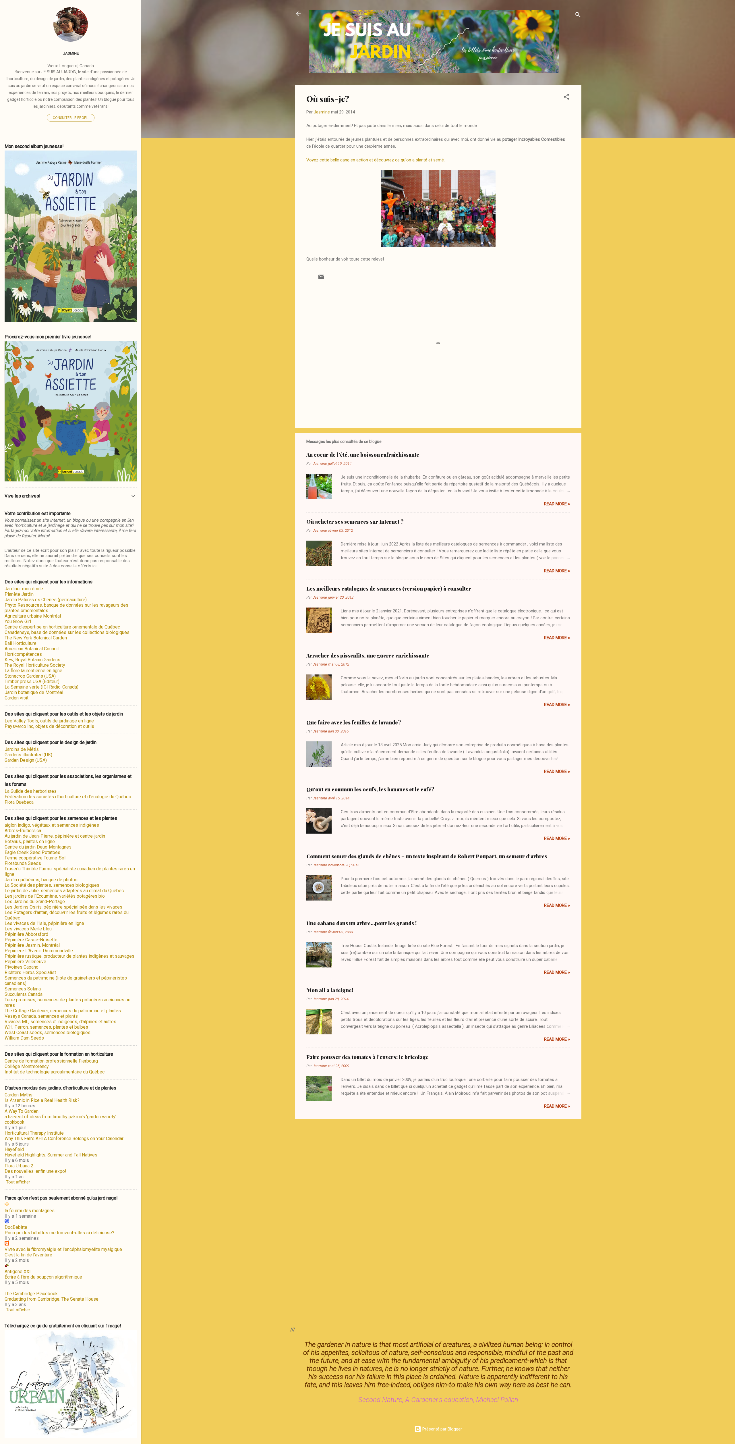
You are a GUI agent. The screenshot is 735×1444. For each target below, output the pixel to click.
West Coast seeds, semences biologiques (47, 1032)
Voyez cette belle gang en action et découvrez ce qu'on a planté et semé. (375, 160)
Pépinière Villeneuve (25, 961)
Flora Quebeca (19, 802)
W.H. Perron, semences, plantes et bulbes (46, 1027)
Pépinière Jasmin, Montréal (32, 945)
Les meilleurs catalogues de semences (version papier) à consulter (388, 588)
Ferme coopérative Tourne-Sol (35, 858)
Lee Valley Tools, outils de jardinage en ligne (49, 721)
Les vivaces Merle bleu (28, 929)
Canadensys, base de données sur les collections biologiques (67, 632)
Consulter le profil (70, 118)
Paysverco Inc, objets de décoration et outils (49, 726)
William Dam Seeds (24, 1038)
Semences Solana (23, 989)
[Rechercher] (578, 15)
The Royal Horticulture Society (35, 665)
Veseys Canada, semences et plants (41, 1016)
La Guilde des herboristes (31, 791)
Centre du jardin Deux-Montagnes (38, 847)
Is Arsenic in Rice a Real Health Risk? (42, 1100)
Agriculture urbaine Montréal (33, 616)
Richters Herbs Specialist (30, 972)
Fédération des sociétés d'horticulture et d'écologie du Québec (68, 796)
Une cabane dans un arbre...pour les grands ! (361, 923)
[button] (566, 97)
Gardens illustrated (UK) (28, 754)
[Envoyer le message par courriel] (321, 279)
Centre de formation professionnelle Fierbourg (51, 1061)
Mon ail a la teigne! (329, 990)
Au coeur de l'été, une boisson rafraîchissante (362, 454)
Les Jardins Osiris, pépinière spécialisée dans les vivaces (63, 907)
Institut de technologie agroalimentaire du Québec (55, 1072)
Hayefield (14, 1149)
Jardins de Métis (22, 749)
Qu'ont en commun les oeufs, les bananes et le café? (370, 789)
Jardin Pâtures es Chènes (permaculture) (46, 599)
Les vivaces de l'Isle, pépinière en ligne (44, 923)
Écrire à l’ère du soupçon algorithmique (43, 1277)
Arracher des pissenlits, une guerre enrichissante (367, 655)
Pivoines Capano (21, 967)
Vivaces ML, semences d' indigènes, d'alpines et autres (60, 1021)
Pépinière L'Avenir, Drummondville (39, 950)
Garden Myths (18, 1095)
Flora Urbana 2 (19, 1166)
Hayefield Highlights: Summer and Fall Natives (51, 1155)
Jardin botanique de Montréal (34, 692)
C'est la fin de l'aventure (28, 1255)
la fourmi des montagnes (30, 1210)
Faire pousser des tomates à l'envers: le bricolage (367, 1057)
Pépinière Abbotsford (26, 934)
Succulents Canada (23, 994)
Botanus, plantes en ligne (30, 841)
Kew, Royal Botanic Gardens (32, 659)
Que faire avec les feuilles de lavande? (353, 722)
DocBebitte (16, 1227)
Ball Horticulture (20, 643)
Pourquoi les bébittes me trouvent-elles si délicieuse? (59, 1232)
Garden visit (16, 698)
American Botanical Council (32, 648)
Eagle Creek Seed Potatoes (32, 852)
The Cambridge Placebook (31, 1293)
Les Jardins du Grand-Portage (35, 901)
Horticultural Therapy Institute (34, 1133)
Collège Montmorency (27, 1066)
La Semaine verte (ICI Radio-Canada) (41, 687)
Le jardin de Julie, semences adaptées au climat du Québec (64, 890)
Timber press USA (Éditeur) (32, 681)
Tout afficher (18, 1182)
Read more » (557, 503)
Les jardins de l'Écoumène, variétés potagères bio (55, 896)
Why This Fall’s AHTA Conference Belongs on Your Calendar (64, 1138)
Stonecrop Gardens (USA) (30, 676)
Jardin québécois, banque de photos (41, 879)
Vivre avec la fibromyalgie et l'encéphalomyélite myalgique (63, 1249)
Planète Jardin (19, 594)
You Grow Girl (18, 621)
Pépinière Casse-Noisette (31, 939)
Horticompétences (23, 654)
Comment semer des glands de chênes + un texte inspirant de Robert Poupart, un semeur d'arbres (426, 856)
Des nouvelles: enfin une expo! (35, 1171)
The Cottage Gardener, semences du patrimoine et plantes (63, 1010)
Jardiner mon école (24, 588)
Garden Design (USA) (26, 760)
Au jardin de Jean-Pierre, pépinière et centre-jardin (55, 836)
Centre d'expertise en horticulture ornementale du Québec (62, 627)
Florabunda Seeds (23, 863)
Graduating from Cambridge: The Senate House (51, 1299)
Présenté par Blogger (441, 1429)
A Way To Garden (21, 1111)
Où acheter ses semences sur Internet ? (355, 521)
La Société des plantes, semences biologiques (52, 885)
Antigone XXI (18, 1271)
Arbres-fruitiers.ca (23, 830)
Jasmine (71, 53)
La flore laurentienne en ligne (33, 670)
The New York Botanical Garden (36, 638)
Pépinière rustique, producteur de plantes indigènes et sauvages (69, 956)
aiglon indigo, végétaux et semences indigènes (52, 825)
